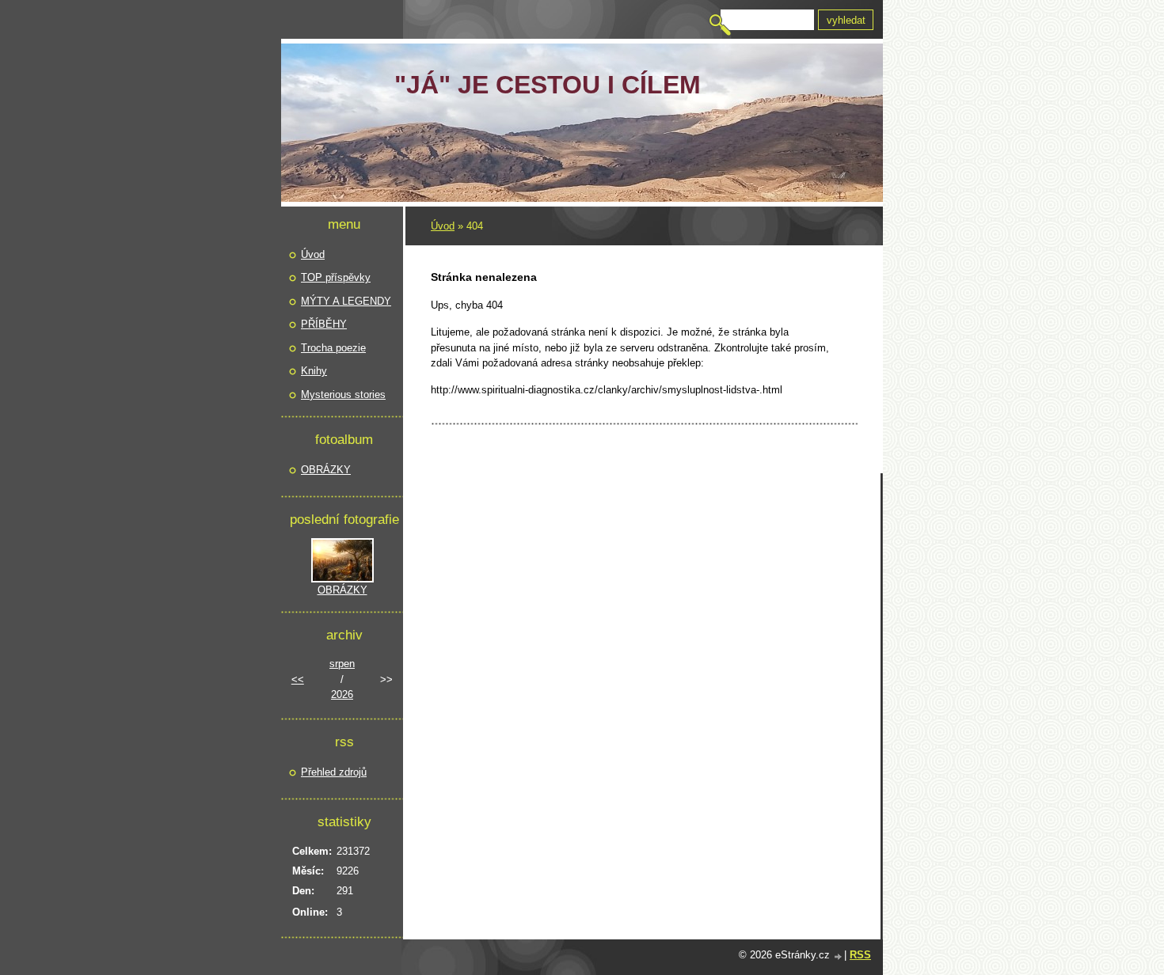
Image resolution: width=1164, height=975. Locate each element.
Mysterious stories (343, 394)
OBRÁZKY (326, 470)
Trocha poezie (333, 348)
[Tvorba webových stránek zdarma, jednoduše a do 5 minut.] (838, 956)
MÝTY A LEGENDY (346, 301)
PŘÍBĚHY (324, 324)
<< (297, 679)
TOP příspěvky (336, 277)
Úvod (443, 226)
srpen (342, 664)
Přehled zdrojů (334, 772)
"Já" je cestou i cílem (547, 84)
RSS (860, 955)
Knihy (314, 371)
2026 (342, 694)
